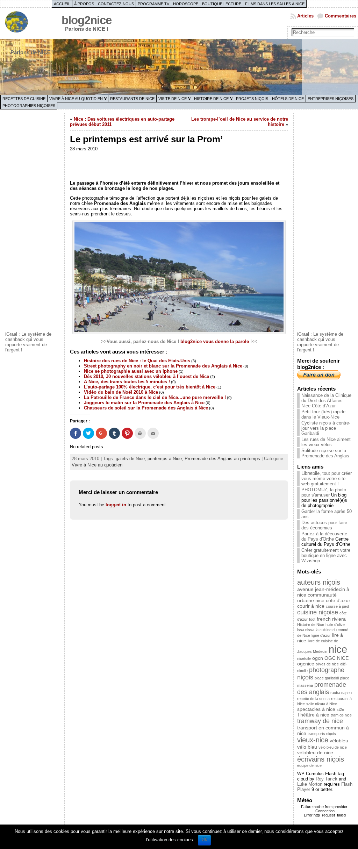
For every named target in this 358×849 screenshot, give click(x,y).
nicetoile (304, 658)
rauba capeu (341, 693)
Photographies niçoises (28, 106)
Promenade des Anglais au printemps (222, 458)
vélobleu (339, 740)
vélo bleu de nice (332, 747)
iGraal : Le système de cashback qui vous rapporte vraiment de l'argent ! (28, 341)
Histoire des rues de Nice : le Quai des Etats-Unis (137, 360)
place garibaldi (327, 678)
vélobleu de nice (315, 752)
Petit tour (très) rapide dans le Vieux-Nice (323, 414)
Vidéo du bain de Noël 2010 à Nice (121, 392)
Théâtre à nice (313, 715)
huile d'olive (335, 624)
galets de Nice (130, 458)
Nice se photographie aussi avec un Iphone (131, 371)
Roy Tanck (326, 779)
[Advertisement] (33, 221)
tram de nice (341, 715)
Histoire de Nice (211, 99)
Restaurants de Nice (132, 99)
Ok (204, 839)
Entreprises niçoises (330, 99)
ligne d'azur (321, 635)
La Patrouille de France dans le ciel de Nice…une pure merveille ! (155, 397)
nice (338, 649)
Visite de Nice (172, 99)
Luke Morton (309, 784)
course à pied (337, 606)
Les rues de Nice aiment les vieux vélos (326, 442)
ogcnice (305, 663)
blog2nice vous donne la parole (214, 341)
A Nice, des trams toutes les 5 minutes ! (127, 381)
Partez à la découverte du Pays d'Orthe (324, 536)
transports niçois (322, 734)
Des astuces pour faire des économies (324, 525)
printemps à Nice (165, 458)
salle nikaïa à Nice (321, 704)
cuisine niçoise (317, 612)
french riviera (331, 619)
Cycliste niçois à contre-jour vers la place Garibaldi (325, 428)
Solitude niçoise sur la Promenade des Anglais (325, 453)
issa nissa (305, 630)
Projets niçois (252, 99)
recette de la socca (313, 699)
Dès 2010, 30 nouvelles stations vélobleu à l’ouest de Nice (146, 376)
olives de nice (327, 664)
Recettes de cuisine (23, 99)
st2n (340, 709)
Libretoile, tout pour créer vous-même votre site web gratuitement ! (326, 478)
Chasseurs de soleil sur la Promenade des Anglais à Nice (146, 408)
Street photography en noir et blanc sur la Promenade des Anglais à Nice (163, 366)
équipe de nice (309, 765)
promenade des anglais (321, 688)
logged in (116, 504)
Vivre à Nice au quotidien (76, 99)
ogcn (317, 658)
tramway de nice (320, 721)
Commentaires (340, 16)
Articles (305, 16)
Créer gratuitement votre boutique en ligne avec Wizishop (325, 555)
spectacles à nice (316, 709)
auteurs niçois (318, 582)
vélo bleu (307, 747)
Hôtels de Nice (288, 99)
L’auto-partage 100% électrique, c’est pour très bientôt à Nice (149, 387)
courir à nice (310, 606)
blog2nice (87, 20)
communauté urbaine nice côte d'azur (323, 597)
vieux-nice (312, 740)
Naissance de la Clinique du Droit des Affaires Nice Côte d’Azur (326, 400)
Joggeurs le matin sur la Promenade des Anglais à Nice (144, 402)
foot (312, 619)
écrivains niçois (320, 759)
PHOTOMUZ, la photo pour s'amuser (323, 492)
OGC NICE (336, 658)
